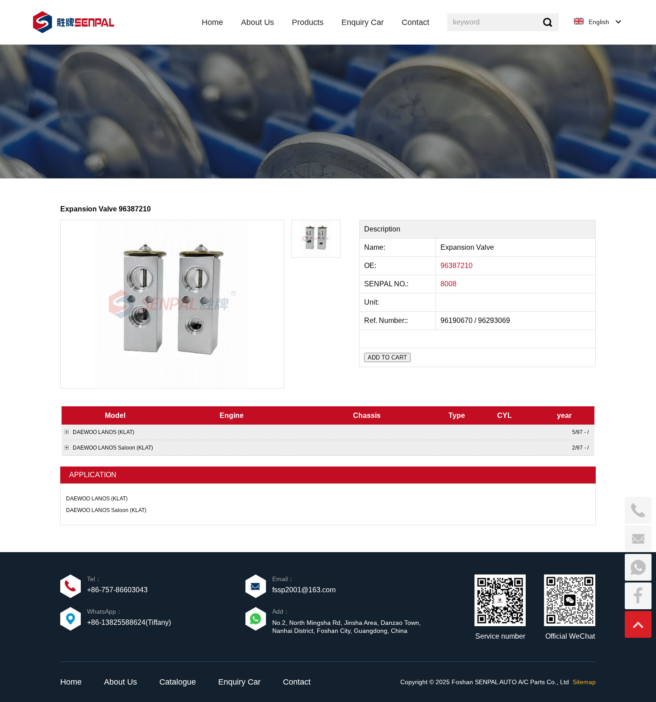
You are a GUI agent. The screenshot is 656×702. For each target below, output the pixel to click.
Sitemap (584, 681)
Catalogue (177, 681)
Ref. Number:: (387, 320)
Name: (375, 247)
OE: (371, 265)
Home (71, 681)
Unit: (372, 302)
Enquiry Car (239, 681)
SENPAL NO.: (386, 284)
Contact (297, 681)
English (599, 21)
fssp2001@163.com (304, 590)
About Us (120, 681)
